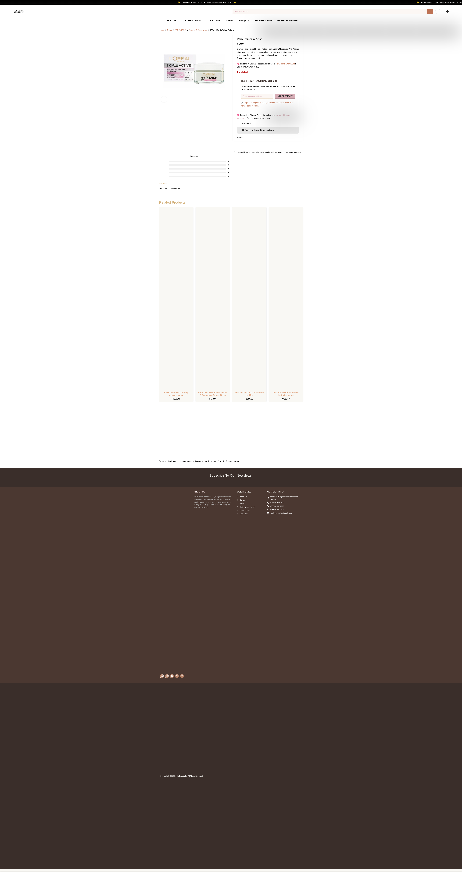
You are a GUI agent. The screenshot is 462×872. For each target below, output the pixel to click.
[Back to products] (298, 30)
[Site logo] (19, 11)
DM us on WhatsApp (286, 64)
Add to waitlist (285, 96)
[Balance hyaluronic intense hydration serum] (286, 299)
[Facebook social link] (244, 137)
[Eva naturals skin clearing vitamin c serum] (176, 299)
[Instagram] (162, 676)
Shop (169, 30)
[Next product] (301, 30)
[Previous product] (295, 30)
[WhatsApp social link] (250, 137)
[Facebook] (172, 676)
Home (161, 30)
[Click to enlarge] (164, 99)
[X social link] (247, 137)
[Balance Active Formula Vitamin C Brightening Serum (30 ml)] (212, 299)
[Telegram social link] (253, 137)
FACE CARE (180, 30)
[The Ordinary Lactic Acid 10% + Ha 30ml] (249, 299)
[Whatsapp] (177, 676)
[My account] (438, 11)
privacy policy (261, 103)
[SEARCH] (430, 11)
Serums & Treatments (198, 30)
